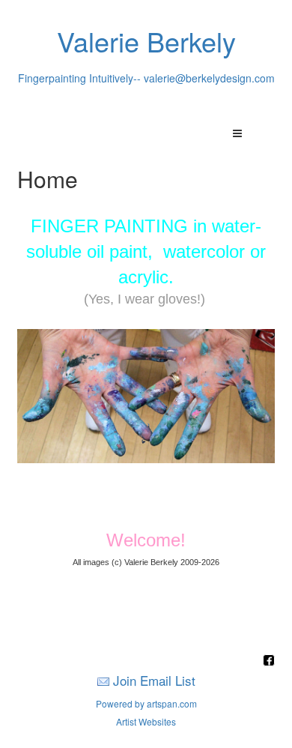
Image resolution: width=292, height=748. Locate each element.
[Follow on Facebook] (269, 661)
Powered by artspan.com (146, 703)
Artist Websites (146, 721)
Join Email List (154, 680)
